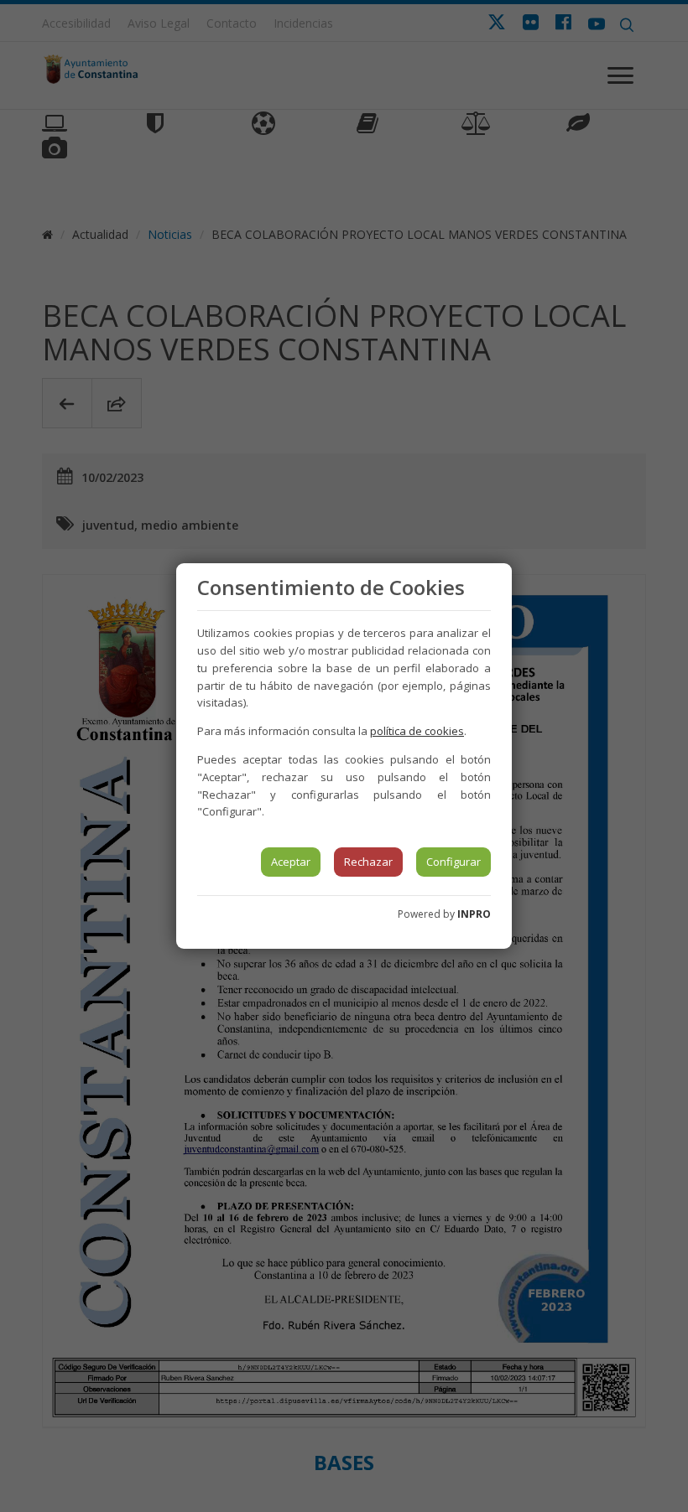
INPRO (474, 914)
